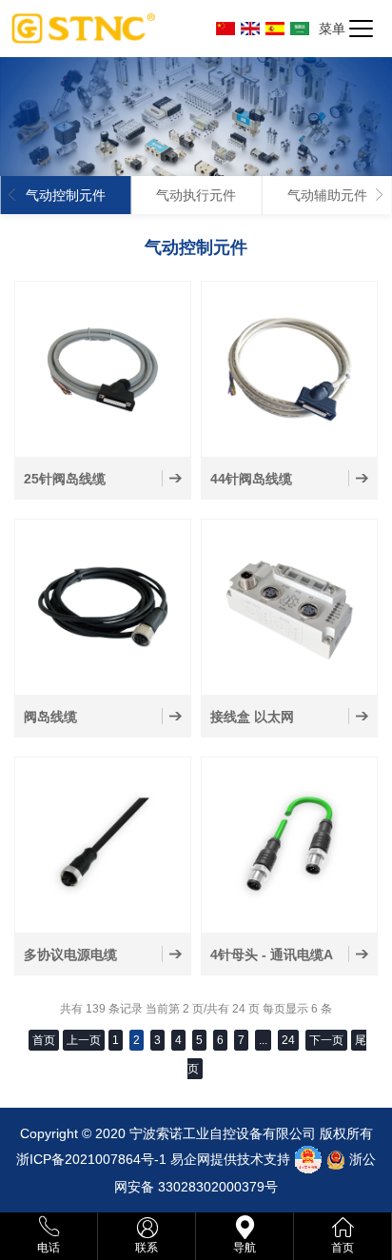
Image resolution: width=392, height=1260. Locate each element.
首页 (43, 1040)
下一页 (326, 1040)
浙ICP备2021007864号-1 (91, 1159)
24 (288, 1040)
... (263, 1040)
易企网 (190, 1159)
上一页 (84, 1040)
